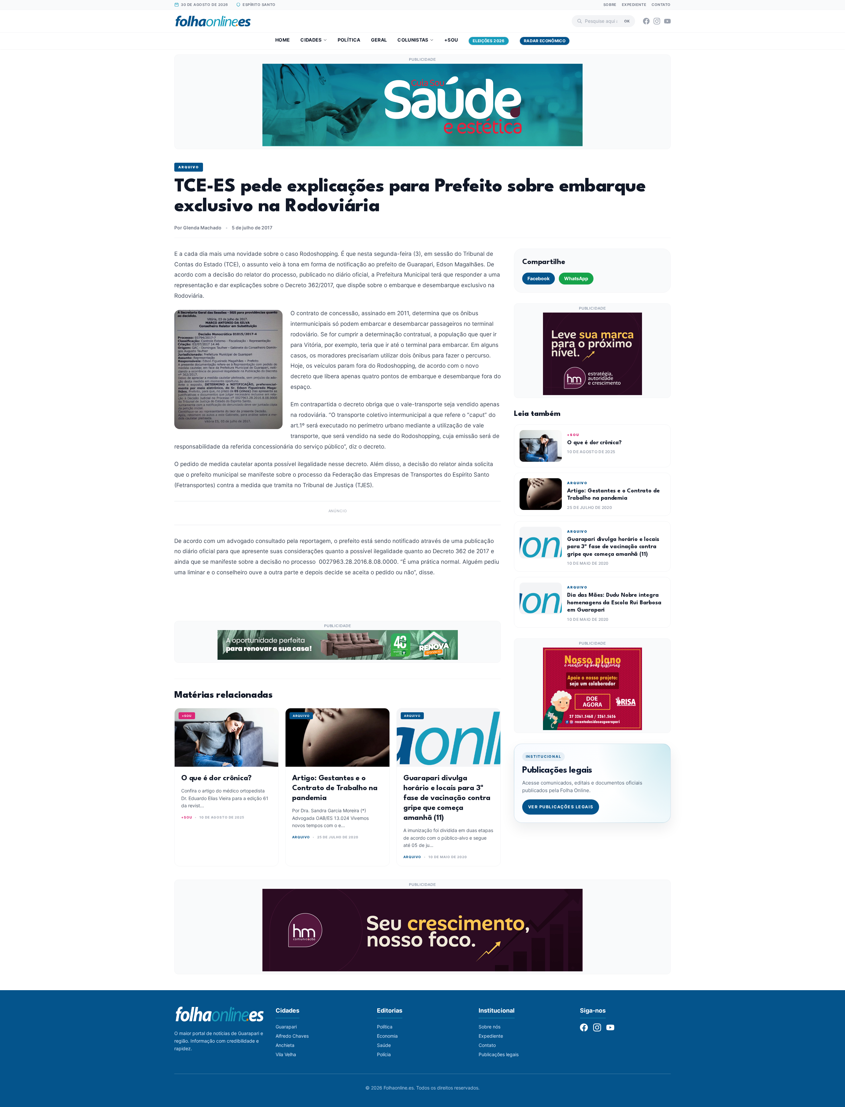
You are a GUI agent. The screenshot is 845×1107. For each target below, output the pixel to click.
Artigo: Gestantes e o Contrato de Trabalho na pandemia (334, 788)
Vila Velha (286, 1054)
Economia (387, 1036)
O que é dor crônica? (216, 778)
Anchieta (285, 1045)
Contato (661, 4)
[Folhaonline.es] (213, 21)
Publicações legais (499, 1054)
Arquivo (188, 167)
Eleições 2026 (489, 40)
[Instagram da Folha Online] (657, 21)
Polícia (384, 1054)
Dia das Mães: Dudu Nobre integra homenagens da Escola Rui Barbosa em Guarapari (614, 602)
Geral (379, 40)
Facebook (538, 278)
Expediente (634, 4)
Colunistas (412, 40)
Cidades (310, 40)
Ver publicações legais (560, 806)
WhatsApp (576, 278)
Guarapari (286, 1026)
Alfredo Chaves (292, 1036)
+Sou (451, 40)
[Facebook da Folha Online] (646, 21)
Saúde (384, 1045)
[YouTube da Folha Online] (667, 21)
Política (349, 40)
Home (282, 40)
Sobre (610, 4)
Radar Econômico (544, 40)
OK (627, 20)
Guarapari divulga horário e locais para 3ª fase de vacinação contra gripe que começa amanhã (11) (446, 798)
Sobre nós (489, 1026)
